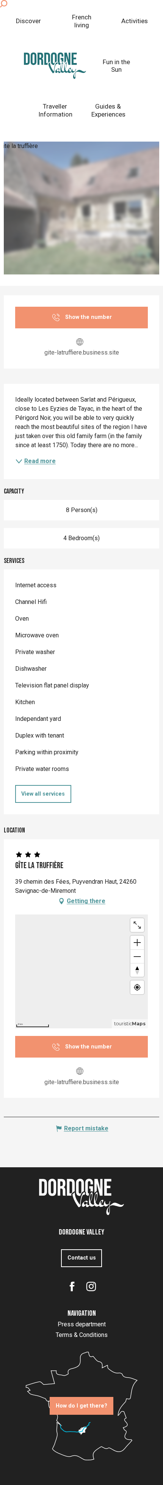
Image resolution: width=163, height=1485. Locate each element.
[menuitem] (28, 21)
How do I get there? (81, 1406)
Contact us (81, 1258)
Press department (82, 1324)
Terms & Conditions (82, 1334)
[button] (3, 4)
